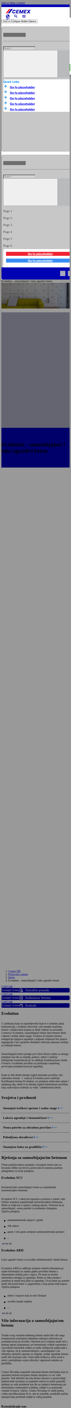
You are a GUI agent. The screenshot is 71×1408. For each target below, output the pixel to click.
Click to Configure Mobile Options (19, 21)
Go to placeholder (22, 87)
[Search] (30, 64)
